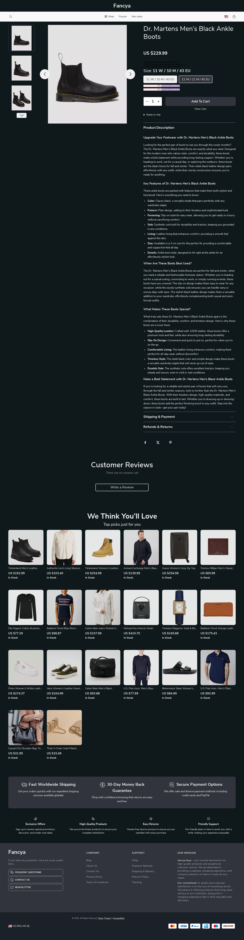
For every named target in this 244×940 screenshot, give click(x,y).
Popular (123, 16)
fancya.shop (184, 860)
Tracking (137, 882)
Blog (88, 860)
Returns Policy (140, 877)
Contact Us (92, 871)
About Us (91, 866)
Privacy (107, 918)
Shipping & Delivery (143, 871)
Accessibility (118, 918)
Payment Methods (142, 866)
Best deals (137, 16)
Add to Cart (200, 101)
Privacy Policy (94, 877)
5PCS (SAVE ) (152, 89)
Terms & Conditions (97, 882)
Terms (100, 918)
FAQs (135, 860)
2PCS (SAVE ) (152, 86)
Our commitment (187, 883)
